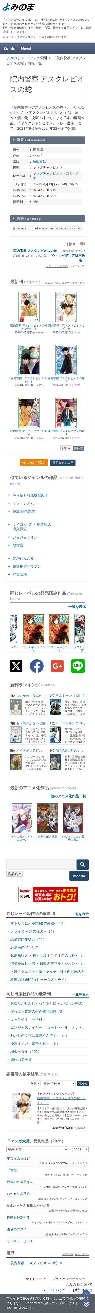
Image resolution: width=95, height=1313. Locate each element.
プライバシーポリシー (68, 1279)
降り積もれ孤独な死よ (30, 495)
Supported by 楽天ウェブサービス (65, 283)
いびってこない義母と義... (51, 838)
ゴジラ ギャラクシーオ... (22, 648)
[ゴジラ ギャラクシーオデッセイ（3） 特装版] (47, 642)
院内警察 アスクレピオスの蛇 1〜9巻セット (28, 326)
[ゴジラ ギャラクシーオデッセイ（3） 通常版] (22, 642)
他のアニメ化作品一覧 (68, 795)
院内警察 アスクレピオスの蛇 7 (66, 379)
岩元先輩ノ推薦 (25, 836)
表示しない (82, 1254)
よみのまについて (79, 1284)
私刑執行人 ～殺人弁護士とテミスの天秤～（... (47, 955)
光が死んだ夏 (23, 558)
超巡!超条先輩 (24, 511)
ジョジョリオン (25, 537)
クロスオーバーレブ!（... (73, 648)
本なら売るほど (18, 1158)
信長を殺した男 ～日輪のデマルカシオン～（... (47, 963)
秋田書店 (39, 161)
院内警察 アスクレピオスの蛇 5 (66, 432)
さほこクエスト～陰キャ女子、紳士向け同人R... (48, 971)
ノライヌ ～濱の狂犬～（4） (33, 931)
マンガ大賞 (20, 1140)
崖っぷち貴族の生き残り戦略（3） (38, 1011)
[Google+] (57, 670)
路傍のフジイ (17, 1229)
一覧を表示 (77, 606)
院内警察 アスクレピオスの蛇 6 (28, 432)
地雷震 (18, 545)
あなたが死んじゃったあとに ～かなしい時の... (47, 1003)
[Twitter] (16, 670)
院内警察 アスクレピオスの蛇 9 (66, 326)
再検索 (78, 448)
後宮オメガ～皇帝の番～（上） (35, 1043)
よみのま (25, 1308)
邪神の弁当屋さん (20, 1182)
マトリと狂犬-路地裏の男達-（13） (38, 923)
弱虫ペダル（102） (25, 1051)
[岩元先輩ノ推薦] (25, 831)
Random (79, 876)
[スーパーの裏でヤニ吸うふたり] (76, 831)
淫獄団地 (20, 574)
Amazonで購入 (34, 462)
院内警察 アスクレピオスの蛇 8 (29, 379)
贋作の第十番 (21, 1059)
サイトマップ (35, 1279)
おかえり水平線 (18, 1194)
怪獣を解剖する (18, 1217)
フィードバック (54, 1290)
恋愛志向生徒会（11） (28, 939)
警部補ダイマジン (27, 566)
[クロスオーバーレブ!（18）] (73, 642)
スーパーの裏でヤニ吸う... (77, 838)
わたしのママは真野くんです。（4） (39, 1035)
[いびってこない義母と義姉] (51, 831)
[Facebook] (37, 670)
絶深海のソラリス (24, 947)
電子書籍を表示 (62, 463)
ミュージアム (23, 503)
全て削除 (67, 1254)
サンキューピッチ (20, 1241)
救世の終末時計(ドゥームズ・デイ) (38, 979)
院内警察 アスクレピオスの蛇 (35, 250)
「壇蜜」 (13, 1170)
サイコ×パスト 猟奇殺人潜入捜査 (32, 526)
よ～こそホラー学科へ (28, 1019)
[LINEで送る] (78, 670)
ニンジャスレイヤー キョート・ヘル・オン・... (47, 1027)
